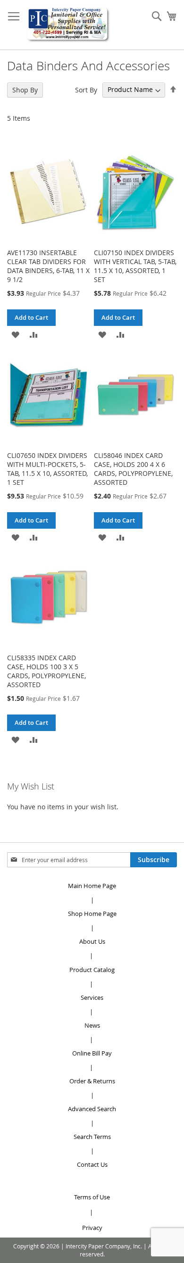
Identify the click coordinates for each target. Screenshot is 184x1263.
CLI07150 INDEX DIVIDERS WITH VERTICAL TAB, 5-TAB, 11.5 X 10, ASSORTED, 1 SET (135, 266)
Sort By (86, 89)
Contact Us (92, 1164)
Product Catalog (92, 969)
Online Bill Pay (92, 1053)
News (92, 1025)
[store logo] (68, 25)
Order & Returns (92, 1081)
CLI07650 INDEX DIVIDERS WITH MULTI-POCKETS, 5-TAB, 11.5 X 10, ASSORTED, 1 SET (47, 469)
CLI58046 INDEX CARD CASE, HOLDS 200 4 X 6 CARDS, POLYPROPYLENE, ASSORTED (133, 469)
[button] (15, 334)
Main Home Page (92, 885)
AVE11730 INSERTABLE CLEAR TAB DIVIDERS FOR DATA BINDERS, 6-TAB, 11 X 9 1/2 (48, 266)
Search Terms (92, 1136)
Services (92, 997)
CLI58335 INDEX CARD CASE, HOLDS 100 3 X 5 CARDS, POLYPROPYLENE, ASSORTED (46, 671)
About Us (92, 941)
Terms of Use (92, 1197)
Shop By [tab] (25, 89)
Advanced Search (92, 1109)
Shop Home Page (92, 913)
